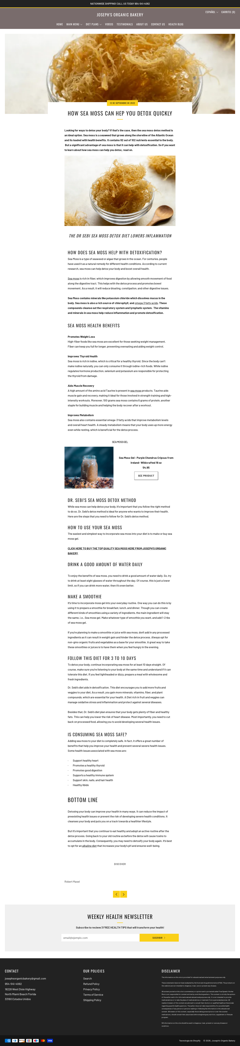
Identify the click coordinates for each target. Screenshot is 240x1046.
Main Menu (72, 24)
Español (210, 12)
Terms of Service (93, 994)
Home (59, 24)
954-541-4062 (13, 983)
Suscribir (157, 937)
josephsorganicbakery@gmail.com (25, 978)
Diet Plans (92, 24)
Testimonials (125, 24)
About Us (142, 24)
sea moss (135, 390)
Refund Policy (91, 983)
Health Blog (176, 24)
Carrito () (228, 12)
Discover (120, 864)
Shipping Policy (92, 1000)
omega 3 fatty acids (146, 303)
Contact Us (158, 24)
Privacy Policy (91, 989)
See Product (146, 475)
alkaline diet (89, 845)
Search (87, 978)
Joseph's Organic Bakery (120, 14)
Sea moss (73, 278)
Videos (109, 24)
